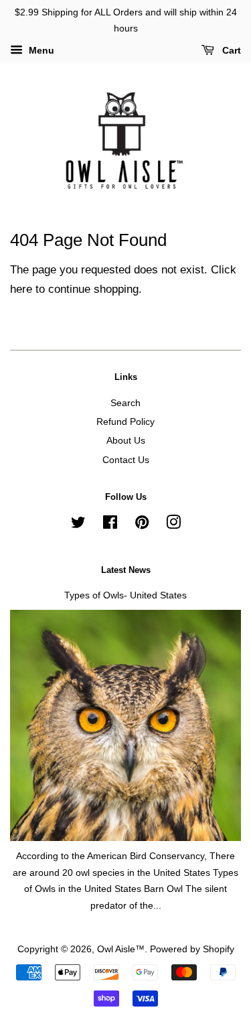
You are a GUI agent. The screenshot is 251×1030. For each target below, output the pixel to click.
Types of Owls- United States (125, 595)
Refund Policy (125, 421)
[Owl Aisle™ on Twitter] (78, 524)
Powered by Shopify (192, 949)
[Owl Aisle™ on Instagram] (173, 524)
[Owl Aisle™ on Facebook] (110, 524)
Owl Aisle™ (121, 949)
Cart (230, 50)
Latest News (126, 570)
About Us (125, 440)
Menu (40, 50)
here (21, 289)
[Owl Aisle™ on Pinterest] (142, 524)
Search (125, 402)
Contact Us (125, 459)
